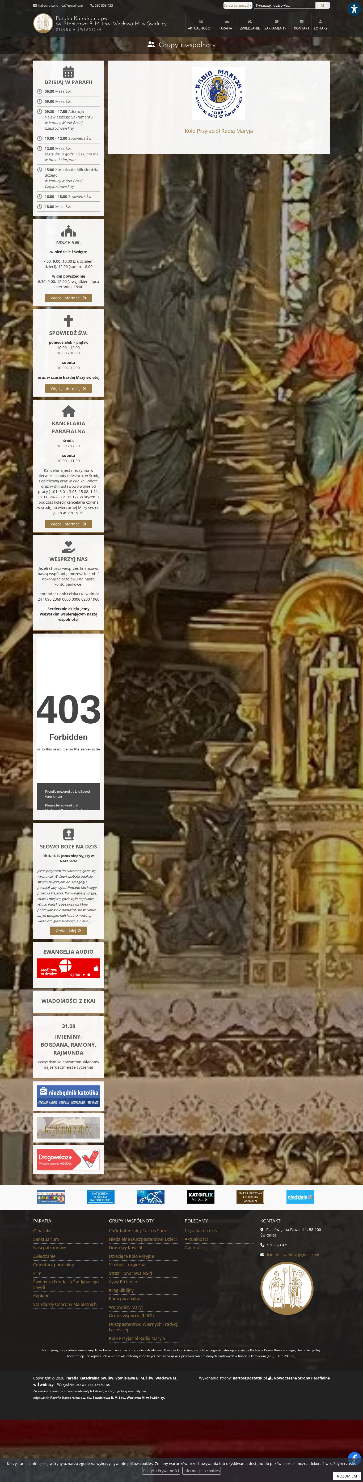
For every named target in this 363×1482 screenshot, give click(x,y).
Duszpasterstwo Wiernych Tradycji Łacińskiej (143, 1327)
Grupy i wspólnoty (187, 45)
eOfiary (320, 28)
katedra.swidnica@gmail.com (60, 5)
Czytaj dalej (66, 930)
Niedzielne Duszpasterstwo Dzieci (143, 1239)
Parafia (225, 28)
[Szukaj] (322, 5)
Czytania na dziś (201, 1231)
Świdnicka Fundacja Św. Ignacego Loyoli (66, 1284)
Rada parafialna (124, 1299)
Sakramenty (275, 28)
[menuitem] (200, 24)
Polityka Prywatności (161, 1470)
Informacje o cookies (201, 1470)
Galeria (192, 1248)
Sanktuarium (46, 1239)
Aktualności (200, 28)
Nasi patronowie (49, 1248)
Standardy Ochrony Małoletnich (65, 1304)
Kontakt (301, 28)
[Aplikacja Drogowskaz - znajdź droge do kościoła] (68, 1159)
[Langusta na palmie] (85, 1197)
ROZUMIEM (347, 1476)
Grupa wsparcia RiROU (131, 1316)
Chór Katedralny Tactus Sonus (139, 1231)
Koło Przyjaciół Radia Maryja (137, 1338)
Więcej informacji (67, 297)
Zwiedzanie (250, 28)
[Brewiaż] (185, 1197)
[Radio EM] (285, 1197)
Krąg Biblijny (121, 1290)
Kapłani (40, 1296)
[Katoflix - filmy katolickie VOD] (135, 1197)
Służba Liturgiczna (127, 1265)
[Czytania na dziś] (68, 1127)
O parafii (41, 1231)
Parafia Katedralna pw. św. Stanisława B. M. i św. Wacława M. (100, 24)
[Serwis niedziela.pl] (235, 1197)
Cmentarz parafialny (53, 1265)
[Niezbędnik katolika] (68, 1095)
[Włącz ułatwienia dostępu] (354, 9)
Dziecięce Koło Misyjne (131, 1256)
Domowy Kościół (125, 1248)
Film (37, 1273)
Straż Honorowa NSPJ (130, 1273)
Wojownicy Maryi (126, 1307)
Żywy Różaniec (123, 1282)
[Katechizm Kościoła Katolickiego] (35, 1197)
